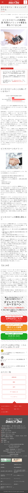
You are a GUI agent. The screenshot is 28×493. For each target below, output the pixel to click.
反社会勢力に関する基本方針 (6, 471)
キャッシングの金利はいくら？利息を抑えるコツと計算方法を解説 (13, 353)
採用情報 (2, 467)
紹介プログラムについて (5, 484)
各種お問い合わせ (17, 464)
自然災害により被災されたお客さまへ (6, 487)
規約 (1, 481)
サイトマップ (16, 478)
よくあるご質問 (4, 411)
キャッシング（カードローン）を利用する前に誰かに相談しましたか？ (13, 367)
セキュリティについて (5, 478)
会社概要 (2, 464)
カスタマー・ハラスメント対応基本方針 (6, 475)
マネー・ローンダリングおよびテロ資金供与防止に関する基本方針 (19, 471)
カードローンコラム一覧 (19, 481)
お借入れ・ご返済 (17, 406)
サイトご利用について (18, 475)
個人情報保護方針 (17, 467)
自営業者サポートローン (17, 81)
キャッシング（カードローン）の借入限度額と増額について (13, 360)
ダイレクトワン (17, 80)
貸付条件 (16, 484)
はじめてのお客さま (5, 406)
